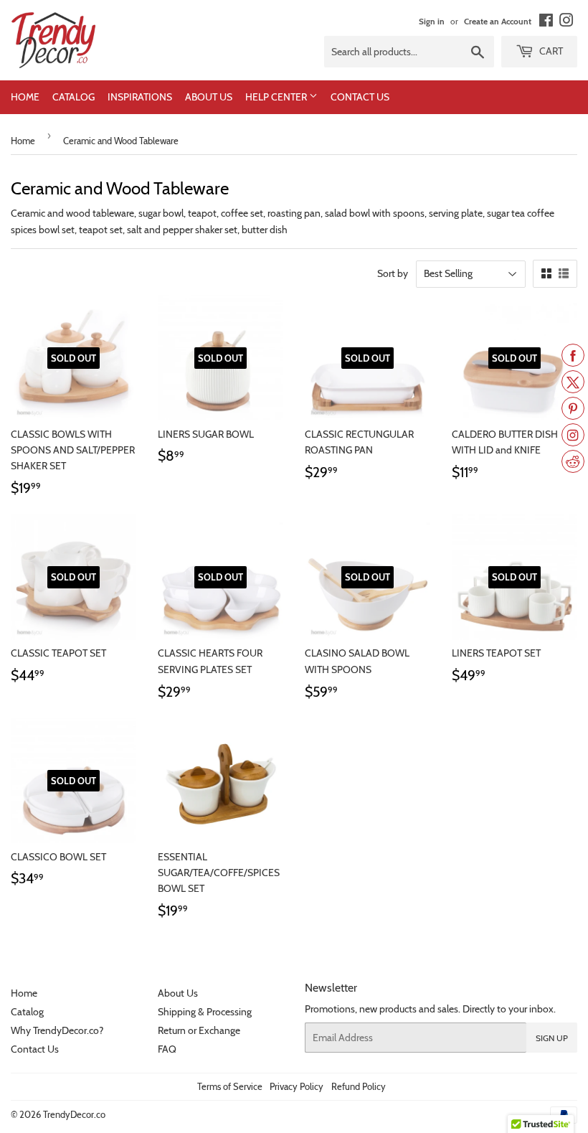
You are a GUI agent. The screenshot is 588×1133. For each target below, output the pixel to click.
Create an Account (497, 22)
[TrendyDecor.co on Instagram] (566, 23)
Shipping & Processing (205, 1011)
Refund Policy (358, 1086)
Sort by (392, 273)
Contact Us (360, 96)
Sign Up (552, 1038)
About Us (208, 96)
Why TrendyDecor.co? (57, 1030)
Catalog (73, 96)
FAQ (167, 1049)
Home (25, 96)
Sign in (432, 22)
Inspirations (140, 96)
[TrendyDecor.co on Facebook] (546, 23)
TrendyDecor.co (74, 1114)
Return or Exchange (199, 1030)
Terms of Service (229, 1086)
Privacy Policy (296, 1086)
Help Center (277, 96)
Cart (550, 50)
